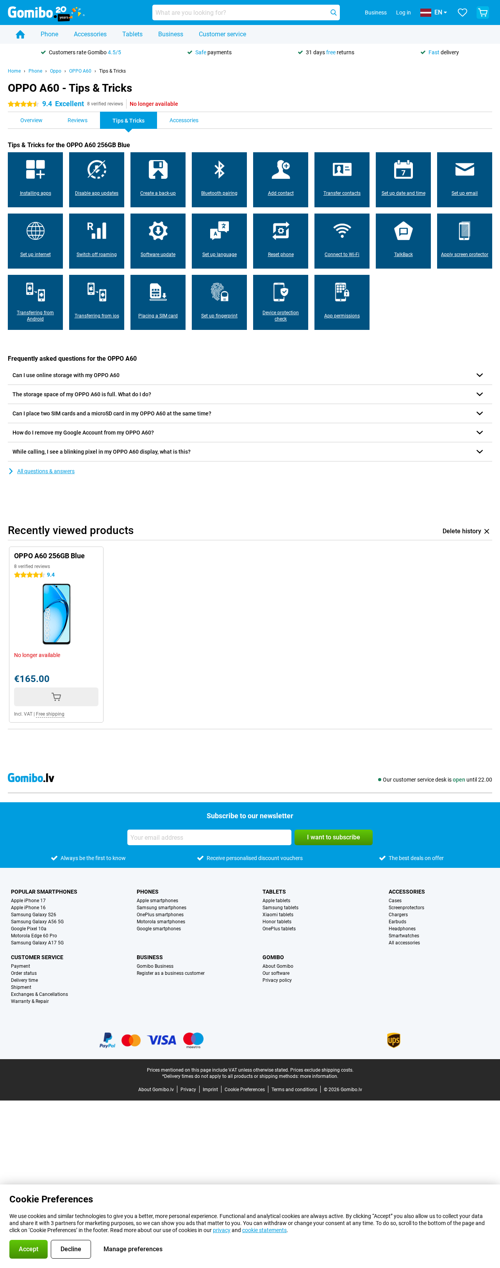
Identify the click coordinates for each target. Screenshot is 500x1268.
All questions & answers (46, 471)
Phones (148, 892)
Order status (24, 973)
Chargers (398, 914)
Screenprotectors (406, 907)
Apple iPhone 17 (28, 900)
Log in (403, 12)
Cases (395, 900)
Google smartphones (159, 928)
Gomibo (273, 957)
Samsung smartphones (161, 907)
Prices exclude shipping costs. (322, 1070)
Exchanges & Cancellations (39, 994)
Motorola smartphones (161, 921)
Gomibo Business (155, 966)
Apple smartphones (157, 900)
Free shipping (50, 714)
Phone (49, 34)
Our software (275, 973)
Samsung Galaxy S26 (33, 914)
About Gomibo (277, 966)
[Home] (20, 34)
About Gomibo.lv (156, 1089)
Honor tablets (276, 921)
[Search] (333, 12)
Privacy (188, 1089)
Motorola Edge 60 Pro (34, 936)
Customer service (222, 34)
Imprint (210, 1089)
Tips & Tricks (112, 71)
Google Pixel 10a (28, 928)
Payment (20, 966)
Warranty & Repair (30, 1001)
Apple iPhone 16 (28, 907)
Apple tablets (276, 900)
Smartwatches (404, 936)
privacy (221, 1230)
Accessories (90, 34)
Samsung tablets (280, 907)
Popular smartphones (44, 892)
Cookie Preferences (245, 1089)
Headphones (402, 928)
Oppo (55, 71)
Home (14, 71)
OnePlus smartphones (160, 914)
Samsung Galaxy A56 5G (37, 921)
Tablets (132, 34)
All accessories (404, 943)
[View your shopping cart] (482, 12)
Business (170, 34)
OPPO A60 (80, 71)
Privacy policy (277, 980)
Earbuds (397, 921)
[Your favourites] (462, 12)
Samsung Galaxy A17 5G (37, 943)
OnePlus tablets (279, 928)
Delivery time (24, 980)
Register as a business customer (171, 973)
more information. (319, 1076)
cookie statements (264, 1230)
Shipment (21, 987)
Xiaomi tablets (277, 914)
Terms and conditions (294, 1089)
